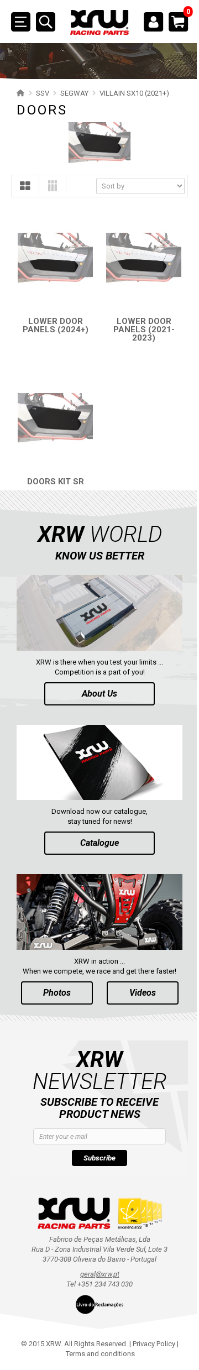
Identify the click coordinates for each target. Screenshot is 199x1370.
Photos (52, 967)
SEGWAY (74, 93)
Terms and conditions (96, 1328)
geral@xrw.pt (95, 1248)
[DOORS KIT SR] (53, 407)
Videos (138, 967)
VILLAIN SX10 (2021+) (134, 93)
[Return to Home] (19, 92)
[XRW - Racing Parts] (96, 23)
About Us (95, 676)
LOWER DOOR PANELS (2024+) (53, 317)
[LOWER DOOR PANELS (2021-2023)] (138, 253)
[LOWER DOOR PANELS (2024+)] (53, 253)
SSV (42, 93)
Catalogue (95, 821)
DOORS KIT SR (53, 468)
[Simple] (25, 186)
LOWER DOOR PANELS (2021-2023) (137, 321)
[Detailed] (52, 185)
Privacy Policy (149, 1318)
